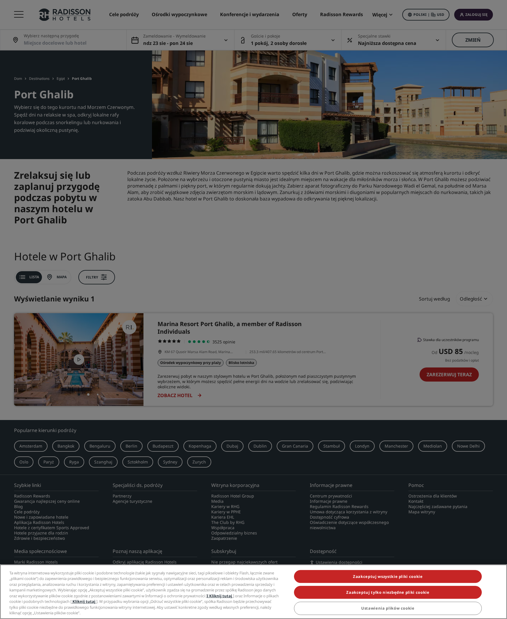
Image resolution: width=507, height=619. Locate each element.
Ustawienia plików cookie (388, 608)
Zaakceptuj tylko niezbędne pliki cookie (387, 592)
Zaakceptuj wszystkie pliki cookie (387, 576)
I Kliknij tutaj (220, 595)
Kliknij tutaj (84, 601)
